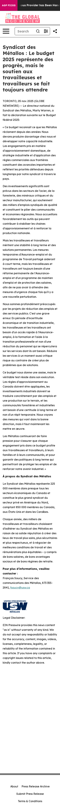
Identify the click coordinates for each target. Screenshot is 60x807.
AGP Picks (9, 5)
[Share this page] (55, 31)
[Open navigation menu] (6, 31)
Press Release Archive (36, 786)
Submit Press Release (30, 793)
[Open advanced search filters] (46, 31)
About (14, 786)
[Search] (38, 31)
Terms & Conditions (30, 801)
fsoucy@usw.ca (20, 587)
